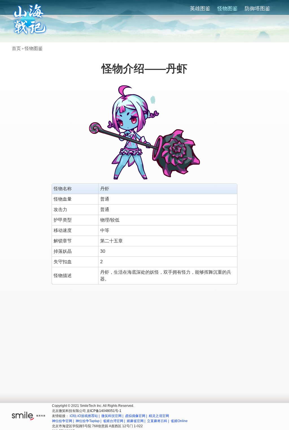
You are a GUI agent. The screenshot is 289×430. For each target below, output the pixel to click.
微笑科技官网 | (112, 416)
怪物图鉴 (227, 8)
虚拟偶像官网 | (136, 416)
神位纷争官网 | (63, 421)
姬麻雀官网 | (136, 421)
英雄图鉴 (200, 8)
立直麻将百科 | (158, 421)
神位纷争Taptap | (89, 421)
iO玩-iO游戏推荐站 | (85, 416)
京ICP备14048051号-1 (104, 411)
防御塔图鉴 (257, 8)
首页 (16, 48)
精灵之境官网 (159, 416)
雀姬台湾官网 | (114, 421)
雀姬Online (179, 421)
